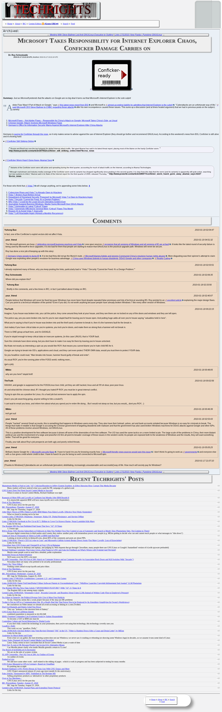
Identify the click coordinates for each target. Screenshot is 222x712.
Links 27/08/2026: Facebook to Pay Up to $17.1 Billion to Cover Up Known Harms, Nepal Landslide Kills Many (48, 521)
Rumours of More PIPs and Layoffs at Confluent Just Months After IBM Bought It (35, 498)
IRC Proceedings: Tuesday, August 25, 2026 (20, 683)
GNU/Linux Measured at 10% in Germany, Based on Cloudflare (28, 664)
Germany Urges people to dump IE (23, 256)
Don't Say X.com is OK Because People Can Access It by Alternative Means (33, 645)
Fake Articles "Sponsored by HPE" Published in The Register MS (29, 673)
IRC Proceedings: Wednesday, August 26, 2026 (21, 574)
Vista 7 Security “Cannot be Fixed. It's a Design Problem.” (34, 199)
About (17, 24)
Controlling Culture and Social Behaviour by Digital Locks (26, 621)
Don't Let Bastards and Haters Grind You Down (21, 607)
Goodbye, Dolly (8, 626)
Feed (73, 24)
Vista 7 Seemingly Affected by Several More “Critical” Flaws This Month (40, 209)
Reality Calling (163, 258)
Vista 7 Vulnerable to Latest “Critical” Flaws (28, 206)
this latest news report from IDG (74, 105)
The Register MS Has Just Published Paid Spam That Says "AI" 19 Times (32, 526)
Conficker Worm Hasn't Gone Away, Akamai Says (29, 160)
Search (65, 24)
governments (191, 452)
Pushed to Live (8, 659)
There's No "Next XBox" (12, 564)
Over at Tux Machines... (12, 502)
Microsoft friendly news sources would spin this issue (127, 452)
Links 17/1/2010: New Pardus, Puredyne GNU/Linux (138, 35)
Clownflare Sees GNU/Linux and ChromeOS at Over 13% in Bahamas (31, 545)
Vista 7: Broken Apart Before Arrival (24, 195)
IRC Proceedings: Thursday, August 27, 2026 (20, 507)
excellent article (174, 300)
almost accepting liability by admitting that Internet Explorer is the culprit (140, 105)
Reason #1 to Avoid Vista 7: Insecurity (25, 211)
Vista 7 (31, 186)
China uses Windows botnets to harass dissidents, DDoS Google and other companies (112, 258)
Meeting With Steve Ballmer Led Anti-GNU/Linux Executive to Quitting (81, 35)
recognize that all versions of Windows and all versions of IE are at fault (136, 244)
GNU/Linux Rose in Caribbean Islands (18, 612)
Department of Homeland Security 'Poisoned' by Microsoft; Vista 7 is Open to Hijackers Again (50, 197)
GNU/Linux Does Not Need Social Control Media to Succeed (27, 490)
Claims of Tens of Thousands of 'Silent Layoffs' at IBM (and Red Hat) (30, 536)
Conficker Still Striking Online (20, 141)
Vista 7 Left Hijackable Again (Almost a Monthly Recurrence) (35, 213)
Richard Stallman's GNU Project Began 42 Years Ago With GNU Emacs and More (36, 669)
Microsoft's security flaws (43, 452)
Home (9, 24)
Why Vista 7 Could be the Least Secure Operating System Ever (37, 202)
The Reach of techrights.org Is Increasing (18, 650)
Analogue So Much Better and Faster (17, 635)
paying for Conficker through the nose (31, 134)
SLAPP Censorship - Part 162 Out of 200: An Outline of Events (28, 654)
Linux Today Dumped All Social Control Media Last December (28, 640)
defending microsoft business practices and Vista (59, 244)
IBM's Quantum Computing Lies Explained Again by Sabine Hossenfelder (32, 616)
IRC (24, 24)
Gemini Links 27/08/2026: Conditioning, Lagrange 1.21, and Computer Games (34, 578)
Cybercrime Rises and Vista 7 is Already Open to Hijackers (35, 192)
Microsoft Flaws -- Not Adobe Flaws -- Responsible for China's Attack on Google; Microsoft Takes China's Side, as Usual (62, 120)
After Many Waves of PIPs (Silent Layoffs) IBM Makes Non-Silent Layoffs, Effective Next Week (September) (47, 512)
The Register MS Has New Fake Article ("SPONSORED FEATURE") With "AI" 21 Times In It (41, 588)
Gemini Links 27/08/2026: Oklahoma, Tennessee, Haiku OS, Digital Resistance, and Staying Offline (43, 517)
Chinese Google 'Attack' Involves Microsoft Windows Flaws (35, 123)
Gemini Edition (35, 24)
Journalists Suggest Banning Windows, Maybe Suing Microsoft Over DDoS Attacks (46, 204)
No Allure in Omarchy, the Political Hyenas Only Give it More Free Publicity (33, 597)
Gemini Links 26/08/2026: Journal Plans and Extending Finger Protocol (31, 688)
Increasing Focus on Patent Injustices (17, 555)
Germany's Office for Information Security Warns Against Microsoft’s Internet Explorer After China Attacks (55, 125)
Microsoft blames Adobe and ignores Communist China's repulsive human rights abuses (125, 256)
